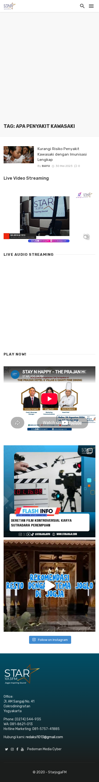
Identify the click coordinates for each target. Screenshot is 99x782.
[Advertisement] (49, 71)
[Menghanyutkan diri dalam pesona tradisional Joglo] (49, 586)
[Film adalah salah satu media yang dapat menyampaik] (49, 491)
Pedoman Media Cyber (44, 749)
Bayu (46, 166)
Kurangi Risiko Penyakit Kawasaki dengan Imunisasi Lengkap (62, 154)
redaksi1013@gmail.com (44, 737)
